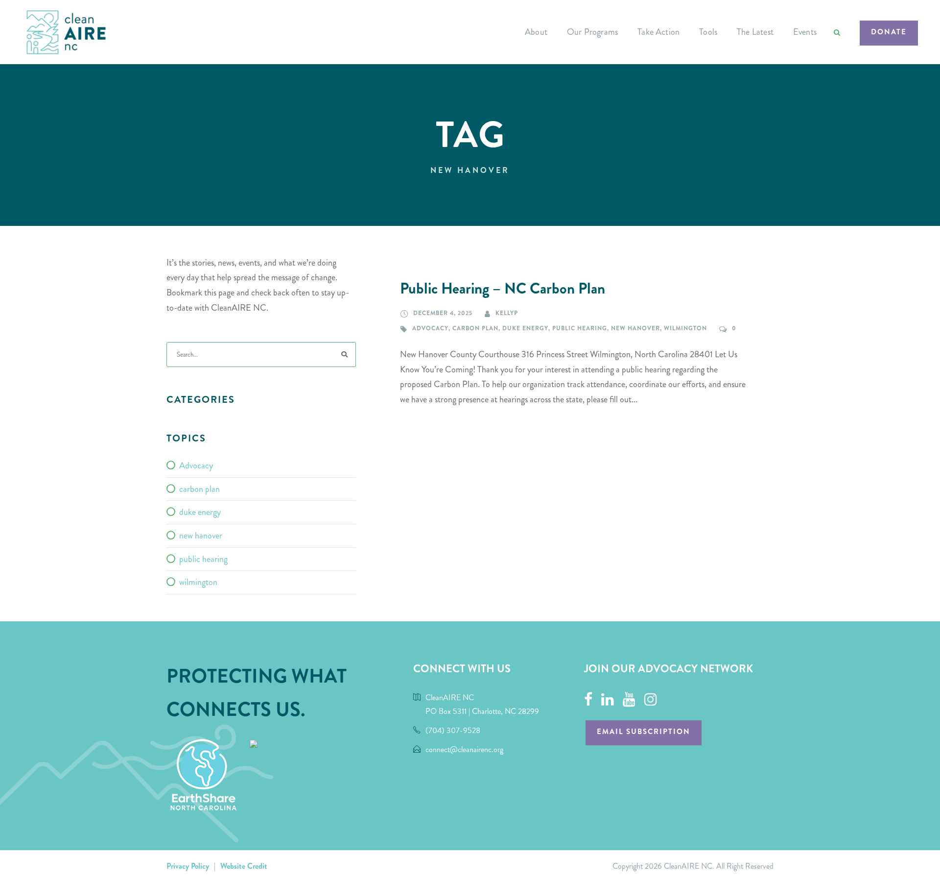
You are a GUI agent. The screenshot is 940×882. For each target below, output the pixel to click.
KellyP (506, 313)
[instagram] (650, 699)
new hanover (635, 328)
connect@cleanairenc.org (464, 749)
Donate (889, 31)
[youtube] (629, 699)
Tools (708, 31)
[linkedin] (607, 699)
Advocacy (430, 328)
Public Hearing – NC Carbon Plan (502, 288)
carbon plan (475, 328)
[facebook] (588, 699)
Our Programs (592, 31)
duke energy (525, 328)
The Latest (755, 31)
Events (805, 31)
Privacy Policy (187, 866)
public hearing (579, 328)
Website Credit (243, 866)
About (536, 31)
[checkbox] (261, 466)
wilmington (685, 328)
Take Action (658, 31)
